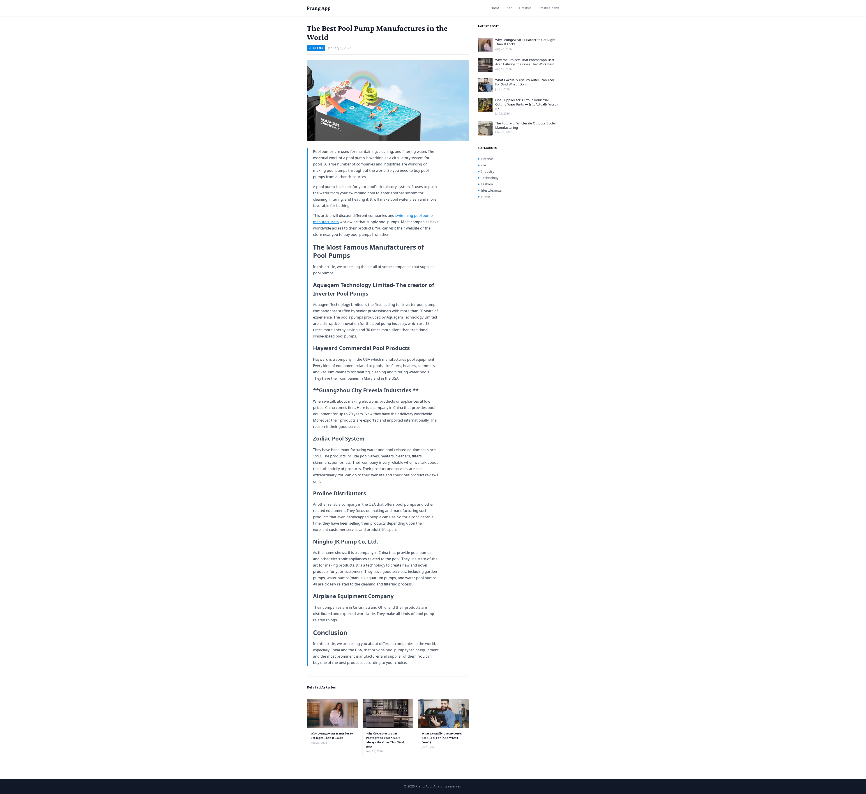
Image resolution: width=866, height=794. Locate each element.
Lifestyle (525, 8)
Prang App (319, 8)
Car (509, 8)
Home (495, 8)
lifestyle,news (549, 8)
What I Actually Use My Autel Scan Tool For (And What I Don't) (442, 738)
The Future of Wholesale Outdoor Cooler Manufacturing (525, 125)
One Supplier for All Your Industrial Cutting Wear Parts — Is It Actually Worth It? (526, 104)
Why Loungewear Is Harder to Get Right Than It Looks (525, 42)
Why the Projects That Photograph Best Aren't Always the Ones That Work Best (524, 62)
